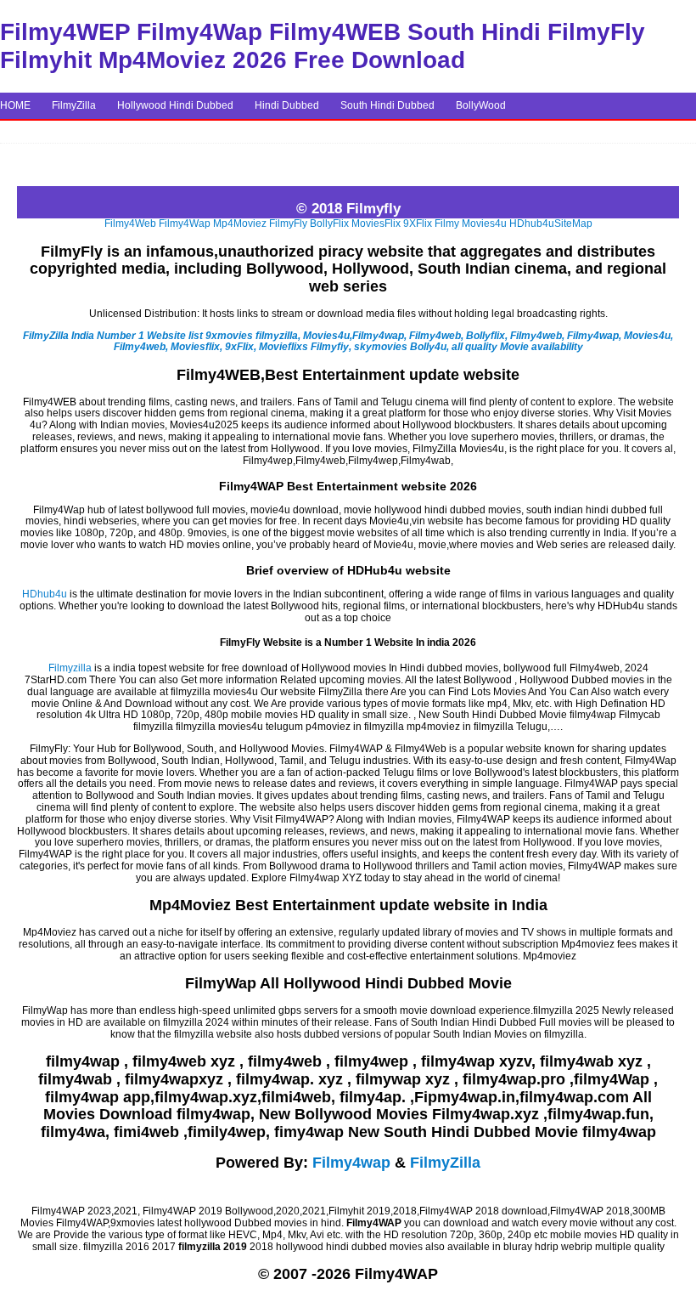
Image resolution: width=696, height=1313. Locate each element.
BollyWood (481, 105)
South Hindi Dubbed (387, 105)
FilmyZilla (74, 105)
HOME (15, 105)
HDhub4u (531, 223)
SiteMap (573, 223)
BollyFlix (329, 223)
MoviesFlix (376, 223)
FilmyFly (288, 223)
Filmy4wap (351, 1162)
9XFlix (417, 223)
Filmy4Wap (184, 223)
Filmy (447, 223)
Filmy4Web (130, 223)
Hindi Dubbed (287, 105)
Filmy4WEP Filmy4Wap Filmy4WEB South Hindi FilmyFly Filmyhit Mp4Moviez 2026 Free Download (322, 45)
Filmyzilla (70, 668)
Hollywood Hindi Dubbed (175, 105)
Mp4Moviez (240, 223)
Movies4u (484, 223)
